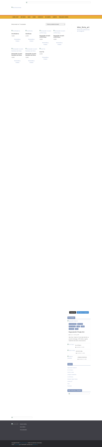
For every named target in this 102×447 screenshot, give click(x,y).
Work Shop (15, 17)
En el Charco (78, 345)
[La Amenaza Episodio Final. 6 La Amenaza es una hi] (73, 251)
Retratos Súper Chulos (72, 379)
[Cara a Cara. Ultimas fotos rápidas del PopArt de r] (85, 290)
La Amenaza (70, 376)
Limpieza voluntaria (82, 357)
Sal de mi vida (79, 351)
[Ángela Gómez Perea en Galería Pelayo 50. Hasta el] (85, 238)
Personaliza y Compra (17, 40)
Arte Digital (80, 323)
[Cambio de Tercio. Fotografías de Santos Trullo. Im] (73, 222)
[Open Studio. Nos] (85, 142)
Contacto (40, 17)
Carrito (55, 17)
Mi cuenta (48, 17)
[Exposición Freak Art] (79, 321)
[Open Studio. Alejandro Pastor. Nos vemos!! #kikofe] (73, 206)
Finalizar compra (63, 17)
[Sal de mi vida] (71, 352)
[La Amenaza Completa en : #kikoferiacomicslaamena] (85, 218)
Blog (29, 17)
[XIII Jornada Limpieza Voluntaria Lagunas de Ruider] (73, 42)
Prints (76, 328)
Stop (68, 383)
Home (34, 17)
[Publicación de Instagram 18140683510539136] (85, 206)
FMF (78, 334)
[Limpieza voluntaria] (71, 358)
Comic (78, 326)
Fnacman (69, 386)
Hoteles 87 (69, 381)
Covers (82, 326)
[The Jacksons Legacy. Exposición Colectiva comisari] (73, 172)
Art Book (23, 17)
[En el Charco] (70, 346)
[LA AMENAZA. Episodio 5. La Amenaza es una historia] (73, 285)
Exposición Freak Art (76, 332)
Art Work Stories (72, 323)
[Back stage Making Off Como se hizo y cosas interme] (85, 88)
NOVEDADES (71, 328)
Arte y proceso (72, 326)
